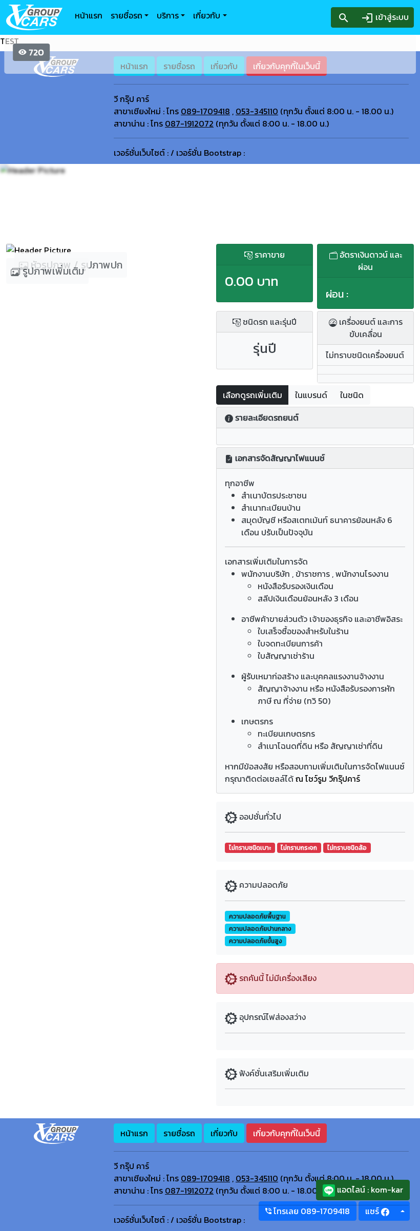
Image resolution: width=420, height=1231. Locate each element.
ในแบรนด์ (311, 395)
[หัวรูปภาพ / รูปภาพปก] (105, 250)
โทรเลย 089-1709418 (310, 1211)
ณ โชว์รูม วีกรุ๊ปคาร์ (328, 779)
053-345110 (257, 111)
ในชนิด (352, 395)
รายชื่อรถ (126, 15)
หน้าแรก (88, 15)
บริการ (168, 15)
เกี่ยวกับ (206, 15)
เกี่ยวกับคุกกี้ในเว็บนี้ (286, 1133)
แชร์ (373, 1211)
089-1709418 (205, 111)
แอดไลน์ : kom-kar (369, 1189)
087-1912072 (189, 123)
